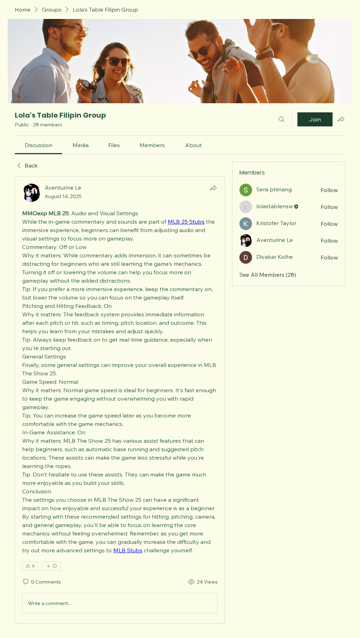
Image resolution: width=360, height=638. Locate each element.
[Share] (213, 188)
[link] (38, 145)
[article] (120, 400)
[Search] (281, 119)
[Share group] (341, 119)
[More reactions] (51, 566)
